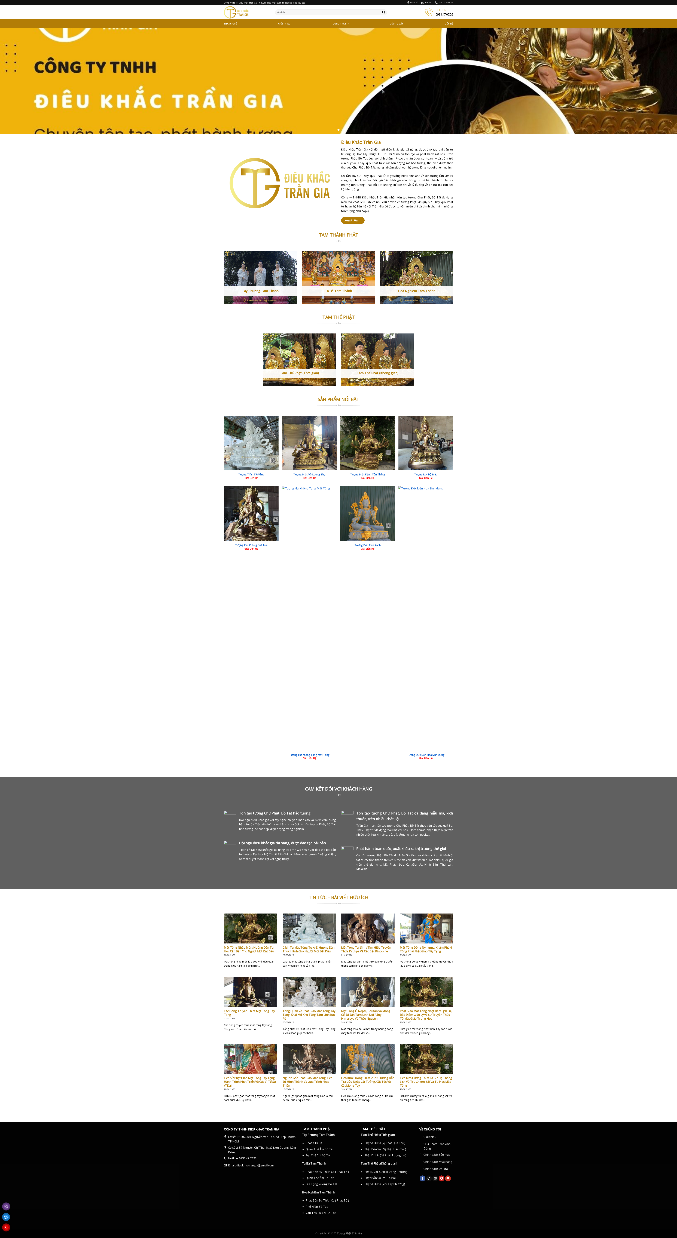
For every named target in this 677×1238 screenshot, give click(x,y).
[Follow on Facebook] (422, 1178)
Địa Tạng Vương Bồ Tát (321, 1184)
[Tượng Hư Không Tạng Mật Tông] (309, 618)
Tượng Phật (338, 23)
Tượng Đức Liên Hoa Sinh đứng (425, 754)
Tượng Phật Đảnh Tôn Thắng (367, 474)
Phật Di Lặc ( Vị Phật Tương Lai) (385, 1155)
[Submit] (384, 13)
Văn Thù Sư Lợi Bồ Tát (321, 1213)
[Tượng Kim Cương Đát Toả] (251, 513)
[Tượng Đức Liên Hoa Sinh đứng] (425, 618)
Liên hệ (449, 23)
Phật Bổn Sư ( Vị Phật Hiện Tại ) (385, 1149)
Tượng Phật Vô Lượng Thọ (309, 474)
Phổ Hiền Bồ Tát (317, 1207)
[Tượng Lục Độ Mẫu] (425, 443)
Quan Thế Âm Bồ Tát (320, 1149)
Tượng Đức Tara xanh (368, 545)
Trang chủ (230, 23)
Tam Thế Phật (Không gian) (379, 1163)
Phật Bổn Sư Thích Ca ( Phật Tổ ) (327, 1172)
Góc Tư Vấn (397, 23)
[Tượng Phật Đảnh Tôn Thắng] (367, 443)
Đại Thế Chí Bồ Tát (318, 1155)
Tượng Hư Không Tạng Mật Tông (309, 754)
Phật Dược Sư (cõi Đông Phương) (386, 1172)
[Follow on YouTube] (448, 1178)
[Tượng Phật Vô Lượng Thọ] (309, 443)
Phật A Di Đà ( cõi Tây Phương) (384, 1184)
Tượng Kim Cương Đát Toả (251, 545)
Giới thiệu (284, 23)
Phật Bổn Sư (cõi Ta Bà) (380, 1178)
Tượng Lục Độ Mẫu (425, 474)
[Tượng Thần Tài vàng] (251, 443)
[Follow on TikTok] (429, 1178)
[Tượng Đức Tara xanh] (367, 513)
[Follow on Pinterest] (441, 1178)
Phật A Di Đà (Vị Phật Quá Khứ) (384, 1143)
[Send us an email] (435, 1178)
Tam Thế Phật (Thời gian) (378, 1135)
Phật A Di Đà (314, 1143)
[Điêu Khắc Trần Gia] (247, 12)
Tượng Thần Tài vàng (251, 474)
